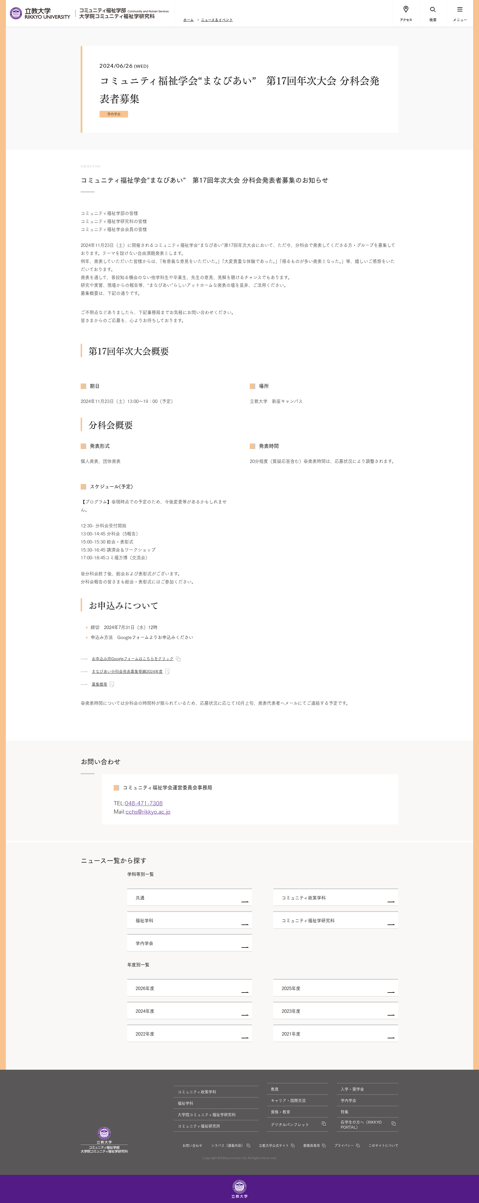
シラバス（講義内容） (227, 1145)
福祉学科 (185, 1103)
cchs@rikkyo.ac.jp (148, 811)
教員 (275, 1089)
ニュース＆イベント (217, 19)
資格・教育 (280, 1112)
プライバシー (344, 1145)
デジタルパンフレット (290, 1124)
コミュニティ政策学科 (197, 1092)
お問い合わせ (192, 1145)
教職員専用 (311, 1145)
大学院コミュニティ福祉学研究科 (207, 1114)
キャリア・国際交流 (288, 1100)
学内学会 (348, 1100)
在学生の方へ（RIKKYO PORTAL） (361, 1124)
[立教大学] (40, 13)
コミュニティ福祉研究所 (199, 1126)
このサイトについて (383, 1145)
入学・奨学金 (352, 1089)
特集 (344, 1112)
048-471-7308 (144, 802)
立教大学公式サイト (274, 1145)
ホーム (188, 19)
